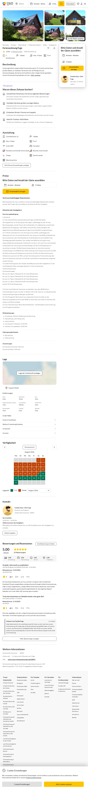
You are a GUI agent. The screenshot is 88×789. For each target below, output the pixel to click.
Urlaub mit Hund (8, 683)
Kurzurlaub (20, 705)
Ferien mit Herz (76, 686)
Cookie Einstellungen (22, 784)
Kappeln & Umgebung (56, 45)
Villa (18, 692)
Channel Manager (63, 683)
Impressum (75, 706)
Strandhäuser (21, 721)
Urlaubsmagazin (35, 683)
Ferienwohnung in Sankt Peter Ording (8, 765)
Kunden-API (61, 686)
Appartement (21, 699)
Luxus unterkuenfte (22, 714)
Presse (74, 683)
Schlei (45, 45)
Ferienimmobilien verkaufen (77, 695)
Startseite (6, 45)
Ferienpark (20, 695)
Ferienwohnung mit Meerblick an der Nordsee (8, 726)
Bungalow (20, 683)
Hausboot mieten (22, 680)
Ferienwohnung (21, 689)
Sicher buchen (35, 686)
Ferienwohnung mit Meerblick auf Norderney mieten (8, 719)
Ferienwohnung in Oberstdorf (8, 760)
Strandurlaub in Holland (7, 697)
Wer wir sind (75, 680)
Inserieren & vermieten (48, 681)
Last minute (20, 702)
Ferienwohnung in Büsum (8, 750)
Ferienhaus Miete (22, 686)
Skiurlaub (20, 711)
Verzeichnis (75, 714)
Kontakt (33, 692)
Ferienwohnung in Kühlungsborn (8, 755)
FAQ (32, 689)
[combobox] (28, 490)
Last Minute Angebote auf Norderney (9, 745)
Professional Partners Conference (64, 690)
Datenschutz (76, 703)
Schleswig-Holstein (35, 45)
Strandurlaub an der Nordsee (9, 708)
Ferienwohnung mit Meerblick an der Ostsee (8, 733)
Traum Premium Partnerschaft (49, 686)
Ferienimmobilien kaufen (77, 690)
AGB (73, 700)
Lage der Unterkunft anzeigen (29, 373)
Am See (19, 708)
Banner (47, 693)
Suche (32, 680)
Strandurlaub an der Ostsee (9, 702)
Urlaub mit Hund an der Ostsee (9, 687)
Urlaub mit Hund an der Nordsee (9, 692)
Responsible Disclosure (75, 710)
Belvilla (74, 717)
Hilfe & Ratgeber (49, 690)
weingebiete (20, 717)
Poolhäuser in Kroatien (7, 713)
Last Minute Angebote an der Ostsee (9, 740)
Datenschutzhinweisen (33, 778)
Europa (13, 45)
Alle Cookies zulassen (64, 784)
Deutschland (22, 45)
